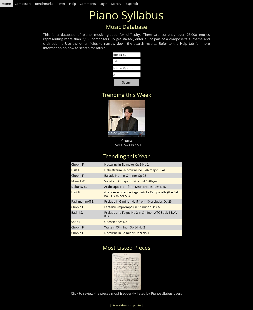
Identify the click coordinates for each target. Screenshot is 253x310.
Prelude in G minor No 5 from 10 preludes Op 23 (138, 201)
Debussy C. (79, 187)
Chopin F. (77, 164)
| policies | (137, 305)
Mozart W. (78, 181)
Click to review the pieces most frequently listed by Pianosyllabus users (126, 293)
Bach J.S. (77, 213)
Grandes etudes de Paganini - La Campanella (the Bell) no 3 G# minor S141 (141, 194)
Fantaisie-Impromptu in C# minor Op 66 (132, 207)
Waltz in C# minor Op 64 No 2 (124, 227)
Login (103, 3)
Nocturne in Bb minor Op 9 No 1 (126, 233)
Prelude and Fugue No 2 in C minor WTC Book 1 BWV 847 (140, 214)
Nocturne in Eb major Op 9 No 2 (126, 164)
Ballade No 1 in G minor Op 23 (125, 176)
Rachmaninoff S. (82, 201)
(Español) (131, 3)
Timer (61, 3)
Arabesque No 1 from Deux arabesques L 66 (135, 187)
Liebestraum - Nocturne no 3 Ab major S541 (134, 170)
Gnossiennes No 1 (117, 222)
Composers (23, 3)
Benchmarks (44, 3)
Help (72, 3)
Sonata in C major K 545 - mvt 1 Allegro (131, 181)
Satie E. (76, 222)
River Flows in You (126, 145)
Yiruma (126, 140)
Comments (88, 3)
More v (116, 3)
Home (6, 3)
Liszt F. (75, 170)
